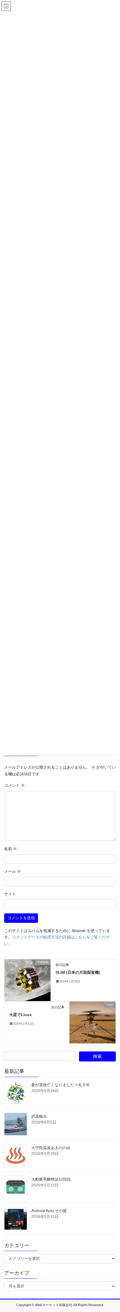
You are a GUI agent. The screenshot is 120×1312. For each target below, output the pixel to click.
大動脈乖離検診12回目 (51, 1179)
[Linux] (92, 1022)
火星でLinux (20, 1014)
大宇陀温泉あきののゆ (50, 1148)
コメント (14, 785)
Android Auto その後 (49, 1210)
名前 (10, 849)
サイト (10, 894)
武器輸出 (39, 1116)
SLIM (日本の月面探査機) (78, 972)
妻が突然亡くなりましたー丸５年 (60, 1085)
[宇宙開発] (27, 980)
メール (12, 871)
